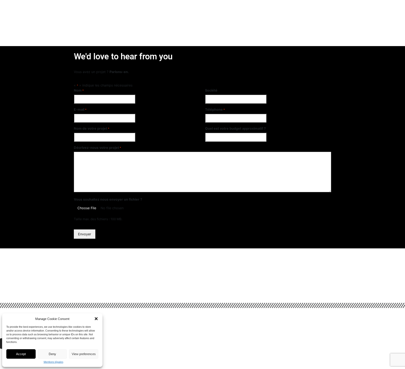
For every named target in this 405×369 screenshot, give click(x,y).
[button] (96, 319)
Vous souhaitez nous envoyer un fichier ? (108, 199)
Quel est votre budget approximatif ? (235, 128)
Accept (21, 354)
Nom (79, 90)
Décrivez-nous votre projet (97, 147)
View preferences (84, 354)
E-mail (80, 109)
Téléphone (215, 109)
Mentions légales (53, 362)
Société (211, 90)
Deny (52, 354)
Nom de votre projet (91, 128)
